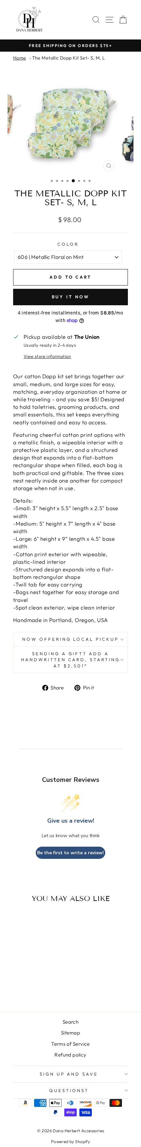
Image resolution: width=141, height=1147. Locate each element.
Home (19, 58)
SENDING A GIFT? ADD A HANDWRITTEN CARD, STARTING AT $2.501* (70, 659)
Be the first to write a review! (70, 853)
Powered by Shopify (70, 1141)
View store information (47, 356)
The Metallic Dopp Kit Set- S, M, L (68, 58)
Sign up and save (69, 1074)
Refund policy (70, 1055)
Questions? (69, 1090)
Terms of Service (70, 1044)
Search (70, 1022)
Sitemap (70, 1033)
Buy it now (71, 296)
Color (68, 244)
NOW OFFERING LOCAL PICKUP (70, 639)
